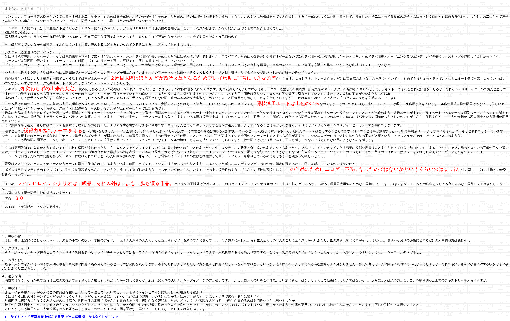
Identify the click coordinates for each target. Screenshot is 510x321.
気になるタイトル (95, 316)
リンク (114, 316)
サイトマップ (20, 316)
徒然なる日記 (54, 316)
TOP (6, 317)
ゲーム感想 (73, 316)
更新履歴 (37, 316)
